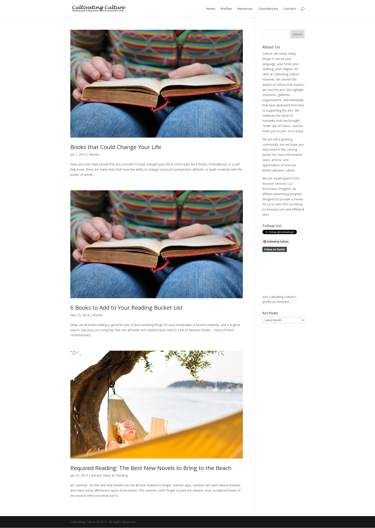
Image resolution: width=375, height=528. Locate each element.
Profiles (226, 9)
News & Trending (115, 475)
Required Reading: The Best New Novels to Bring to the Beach (151, 468)
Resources (245, 9)
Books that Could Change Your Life (115, 147)
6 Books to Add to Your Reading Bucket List (126, 307)
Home (210, 9)
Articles (94, 154)
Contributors (268, 9)
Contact (290, 9)
